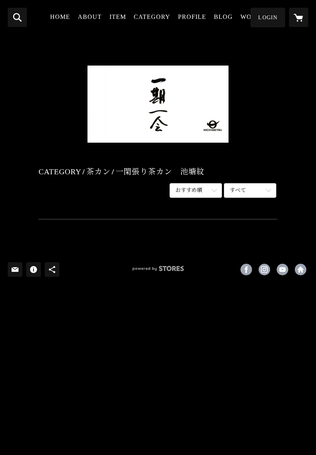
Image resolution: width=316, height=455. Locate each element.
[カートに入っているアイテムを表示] (298, 17)
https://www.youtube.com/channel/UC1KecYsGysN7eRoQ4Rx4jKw (282, 269)
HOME (60, 16)
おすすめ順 (188, 190)
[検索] (17, 17)
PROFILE (192, 16)
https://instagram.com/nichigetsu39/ (264, 269)
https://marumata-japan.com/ (300, 269)
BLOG (223, 16)
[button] (267, 17)
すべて (238, 190)
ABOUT (90, 16)
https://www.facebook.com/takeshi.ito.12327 (246, 269)
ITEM (117, 16)
